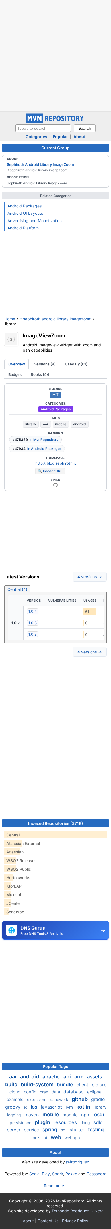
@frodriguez (77, 1161)
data (56, 1091)
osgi (99, 1114)
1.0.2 (32, 634)
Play (46, 1173)
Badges (15, 374)
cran (44, 1091)
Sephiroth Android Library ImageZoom (40, 164)
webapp (72, 1137)
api (67, 1077)
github (80, 1099)
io (26, 1107)
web (56, 1137)
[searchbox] (43, 128)
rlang (86, 1122)
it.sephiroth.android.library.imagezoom (55, 319)
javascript (52, 1107)
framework (58, 1099)
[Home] (55, 121)
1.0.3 (32, 623)
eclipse (94, 1091)
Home (9, 319)
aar (45, 424)
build (11, 1084)
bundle (65, 1084)
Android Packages (24, 205)
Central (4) (17, 589)
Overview (16, 364)
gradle (98, 1099)
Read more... (55, 1185)
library (30, 424)
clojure (99, 1084)
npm (86, 1114)
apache (51, 1077)
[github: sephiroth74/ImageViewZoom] (55, 485)
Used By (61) (76, 364)
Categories (36, 136)
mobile (60, 424)
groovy (13, 1107)
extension (36, 1099)
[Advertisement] (55, 55)
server (14, 1129)
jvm (70, 1107)
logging (14, 1114)
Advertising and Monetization (34, 220)
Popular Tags (55, 1066)
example (16, 1099)
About (79, 136)
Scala (34, 1173)
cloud (15, 1091)
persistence (21, 1122)
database (74, 1091)
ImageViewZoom (44, 335)
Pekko (71, 1173)
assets (94, 1077)
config (31, 1091)
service (32, 1129)
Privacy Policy (75, 1220)
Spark (57, 1173)
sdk (97, 1122)
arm (79, 1077)
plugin (43, 1122)
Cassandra (96, 1173)
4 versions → (89, 576)
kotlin (83, 1107)
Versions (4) (45, 364)
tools (36, 1137)
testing (96, 1129)
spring (50, 1129)
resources (66, 1122)
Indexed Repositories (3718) (55, 823)
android (79, 424)
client (83, 1084)
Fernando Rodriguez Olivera (78, 1210)
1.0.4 (32, 611)
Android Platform (23, 228)
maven (32, 1114)
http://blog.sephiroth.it (55, 463)
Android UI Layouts (25, 213)
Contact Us (48, 1220)
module (71, 1114)
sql (64, 1129)
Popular (60, 136)
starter (78, 1129)
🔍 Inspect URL (50, 471)
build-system (38, 1084)
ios (35, 1107)
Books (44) (41, 374)
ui (46, 1137)
